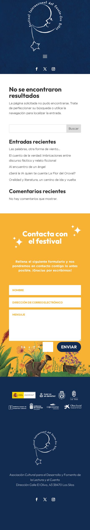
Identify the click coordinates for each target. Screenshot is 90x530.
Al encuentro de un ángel (27, 166)
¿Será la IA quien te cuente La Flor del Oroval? (42, 173)
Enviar (69, 346)
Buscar (74, 128)
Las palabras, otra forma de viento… (34, 148)
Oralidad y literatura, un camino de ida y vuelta (42, 179)
